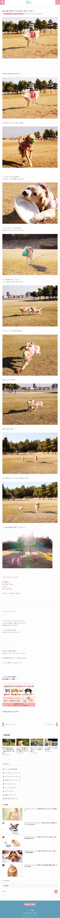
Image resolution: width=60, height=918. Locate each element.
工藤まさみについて (10, 795)
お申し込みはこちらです (10, 711)
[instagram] (31, 910)
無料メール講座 (32, 913)
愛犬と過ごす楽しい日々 (18, 13)
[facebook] (27, 910)
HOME (25, 913)
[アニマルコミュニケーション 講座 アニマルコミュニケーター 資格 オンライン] (30, 2)
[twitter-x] (29, 910)
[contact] (33, 910)
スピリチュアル (9, 791)
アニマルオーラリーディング (13, 776)
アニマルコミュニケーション (13, 772)
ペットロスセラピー (8, 13)
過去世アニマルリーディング (13, 780)
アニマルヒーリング (10, 784)
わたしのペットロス (29, 13)
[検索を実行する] (56, 891)
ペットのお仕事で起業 (11, 769)
